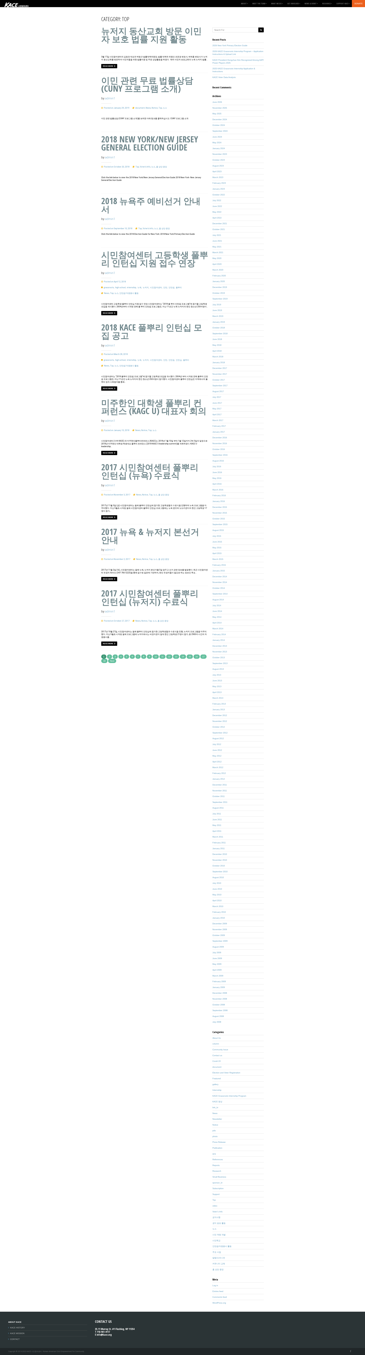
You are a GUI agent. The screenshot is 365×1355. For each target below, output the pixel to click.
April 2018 (217, 351)
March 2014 (217, 628)
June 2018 (217, 339)
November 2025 (219, 108)
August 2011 (218, 808)
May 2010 (216, 894)
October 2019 (218, 293)
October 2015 (218, 519)
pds (214, 1130)
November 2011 (219, 790)
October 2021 (218, 229)
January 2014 (218, 640)
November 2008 (219, 999)
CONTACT (15, 1339)
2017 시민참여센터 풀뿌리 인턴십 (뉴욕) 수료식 (149, 471)
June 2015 (217, 542)
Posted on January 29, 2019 (116, 108)
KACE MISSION (17, 1333)
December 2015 (219, 507)
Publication (217, 1148)
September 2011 (219, 802)
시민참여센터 (156, 287)
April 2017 (217, 414)
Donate (358, 3)
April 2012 (217, 762)
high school (120, 287)
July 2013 (216, 675)
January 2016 (218, 501)
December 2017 (219, 368)
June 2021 (217, 241)
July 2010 (216, 883)
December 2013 (219, 646)
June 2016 (217, 472)
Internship (216, 1090)
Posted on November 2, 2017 (117, 559)
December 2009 (219, 923)
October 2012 (218, 727)
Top (160, 108)
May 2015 (216, 547)
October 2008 (218, 1005)
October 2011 (218, 796)
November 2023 (219, 154)
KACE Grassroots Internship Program (229, 1096)
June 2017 (217, 403)
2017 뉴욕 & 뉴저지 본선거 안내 (150, 536)
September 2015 (220, 524)
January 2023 (218, 189)
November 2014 (219, 582)
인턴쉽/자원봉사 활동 (129, 293)
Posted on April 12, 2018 (115, 281)
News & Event (311, 3)
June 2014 (217, 611)
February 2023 (219, 183)
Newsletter (217, 1119)
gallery (215, 1084)
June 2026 (217, 102)
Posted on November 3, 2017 (117, 495)
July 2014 (216, 605)
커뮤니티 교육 (218, 1264)
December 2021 (219, 223)
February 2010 (219, 912)
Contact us (217, 1055)
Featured (216, 1078)
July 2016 (216, 466)
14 (183, 656)
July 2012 (216, 744)
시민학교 (216, 1240)
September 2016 (220, 455)
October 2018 (218, 328)
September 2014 (220, 594)
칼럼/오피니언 (218, 1258)
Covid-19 (216, 1061)
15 (190, 656)
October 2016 (218, 449)
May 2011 (216, 825)
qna (214, 1154)
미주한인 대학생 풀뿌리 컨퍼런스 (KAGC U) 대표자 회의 (153, 407)
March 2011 (217, 837)
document (140, 108)
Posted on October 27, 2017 (116, 621)
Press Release (219, 1142)
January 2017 (218, 432)
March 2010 (217, 906)
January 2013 (218, 709)
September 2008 (220, 1010)
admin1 (110, 98)
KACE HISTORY (17, 1327)
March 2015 (217, 559)
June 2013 (217, 680)
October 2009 (218, 935)
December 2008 (219, 993)
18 (104, 661)
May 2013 (216, 686)
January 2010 (218, 918)
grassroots (109, 287)
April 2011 (216, 831)
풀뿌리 (179, 287)
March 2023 (217, 177)
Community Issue (220, 1049)
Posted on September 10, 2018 (118, 228)
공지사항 (216, 1217)
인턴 (165, 287)
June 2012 (217, 750)
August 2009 (218, 947)
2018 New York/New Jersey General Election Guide (149, 143)
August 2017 (218, 391)
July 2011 (216, 814)
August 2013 (218, 669)
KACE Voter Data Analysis (224, 77)
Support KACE (342, 3)
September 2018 (220, 333)
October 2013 (218, 657)
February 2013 (219, 704)
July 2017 (216, 397)
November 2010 (219, 860)
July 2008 (216, 1022)
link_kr (215, 1107)
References (217, 1159)
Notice (155, 108)
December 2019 (219, 287)
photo (215, 1136)
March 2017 (217, 420)
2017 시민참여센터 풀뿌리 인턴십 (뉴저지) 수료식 (149, 597)
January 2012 (218, 779)
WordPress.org (219, 1303)
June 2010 (217, 889)
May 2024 (216, 142)
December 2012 (219, 715)
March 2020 (217, 270)
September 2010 (220, 871)
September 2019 (220, 299)
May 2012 (216, 756)
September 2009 (220, 941)
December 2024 (219, 119)
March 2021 (217, 252)
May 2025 (216, 113)
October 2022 (218, 195)
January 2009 (218, 987)
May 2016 (216, 478)
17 (203, 656)
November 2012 (219, 721)
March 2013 (217, 698)
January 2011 (218, 848)
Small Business (219, 1177)
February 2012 (219, 773)
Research (216, 1171)
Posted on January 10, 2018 (116, 430)
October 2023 (218, 160)
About (244, 3)
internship (131, 287)
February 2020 (219, 276)
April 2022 (217, 218)
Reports (216, 1165)
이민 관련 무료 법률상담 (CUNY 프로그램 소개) (147, 84)
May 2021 (216, 247)
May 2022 (216, 212)
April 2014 (217, 623)
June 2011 (217, 819)
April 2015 (217, 553)
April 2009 (217, 970)
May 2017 (216, 408)
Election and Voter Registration (226, 1073)
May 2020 (216, 258)
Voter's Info (145, 167)
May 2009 (216, 964)
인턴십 (179, 360)
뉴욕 (139, 287)
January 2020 (218, 281)
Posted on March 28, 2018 (116, 354)
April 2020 (217, 264)
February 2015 (219, 565)
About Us (216, 1038)
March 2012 (217, 767)
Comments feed (219, 1297)
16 (196, 656)
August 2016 (218, 461)
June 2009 (217, 958)
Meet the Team (258, 3)
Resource (326, 3)
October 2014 (218, 588)
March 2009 (217, 976)
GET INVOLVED (293, 3)
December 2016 (219, 437)
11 (162, 656)
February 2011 (219, 842)
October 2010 (218, 866)
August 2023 (218, 166)
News (148, 108)
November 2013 (219, 651)
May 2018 (216, 345)
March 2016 (217, 490)
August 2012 (218, 738)
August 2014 (218, 599)
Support (216, 1194)
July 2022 (216, 200)
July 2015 (216, 536)
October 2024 (218, 125)
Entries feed (217, 1291)
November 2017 (219, 374)
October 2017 (218, 380)
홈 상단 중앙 (161, 167)
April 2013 (217, 692)
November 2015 (219, 513)
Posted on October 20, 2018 (116, 167)
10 (156, 656)
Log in (215, 1285)
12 (169, 656)
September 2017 (220, 385)
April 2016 (217, 484)
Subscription (218, 1188)
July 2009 (216, 952)
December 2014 (219, 576)
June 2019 (217, 310)
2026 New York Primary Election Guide (229, 45)
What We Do (276, 3)
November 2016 (219, 443)
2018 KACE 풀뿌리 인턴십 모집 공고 (151, 331)
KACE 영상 (217, 1101)
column (215, 1044)
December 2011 (219, 785)
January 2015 (218, 571)
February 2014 (219, 634)
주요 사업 (216, 1252)
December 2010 (219, 854)
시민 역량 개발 (219, 1235)
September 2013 (220, 663)
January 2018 (218, 362)
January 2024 (218, 148)
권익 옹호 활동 (219, 1223)
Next (112, 661)
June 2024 (217, 137)
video (214, 1206)
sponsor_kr (217, 1183)
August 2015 (218, 530)
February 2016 (219, 495)
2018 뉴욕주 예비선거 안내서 (151, 205)
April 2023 (217, 171)
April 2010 (217, 900)
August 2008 (218, 1016)
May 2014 (216, 617)
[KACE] (16, 3)
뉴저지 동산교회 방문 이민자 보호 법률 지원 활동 (151, 35)
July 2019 (216, 304)
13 (176, 656)
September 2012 (220, 733)
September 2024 (220, 131)
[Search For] (261, 30)
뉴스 (165, 108)
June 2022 (217, 206)
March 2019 (217, 316)
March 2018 (217, 356)
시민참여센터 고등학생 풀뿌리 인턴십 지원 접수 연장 (154, 259)
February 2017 (219, 426)
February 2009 (219, 981)
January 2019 (218, 322)
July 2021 (216, 235)
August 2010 (218, 877)
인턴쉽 (172, 287)
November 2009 (219, 929)
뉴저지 (146, 287)
